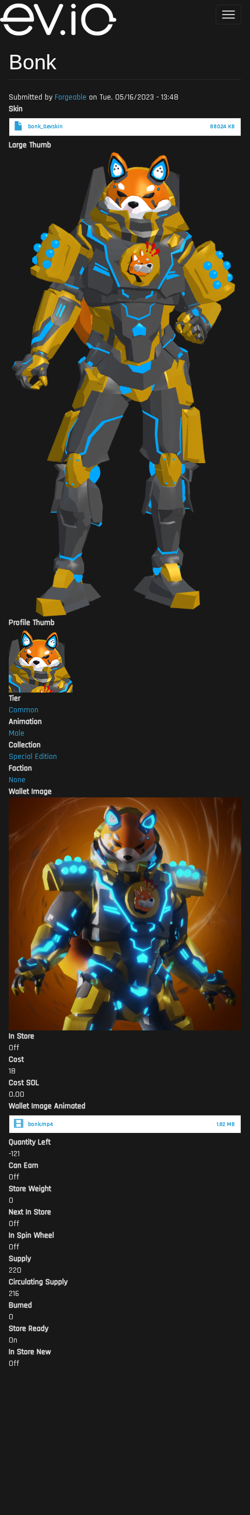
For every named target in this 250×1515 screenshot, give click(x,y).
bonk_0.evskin (45, 126)
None (17, 780)
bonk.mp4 (40, 1124)
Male (16, 733)
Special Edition (33, 756)
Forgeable (71, 97)
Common (23, 710)
